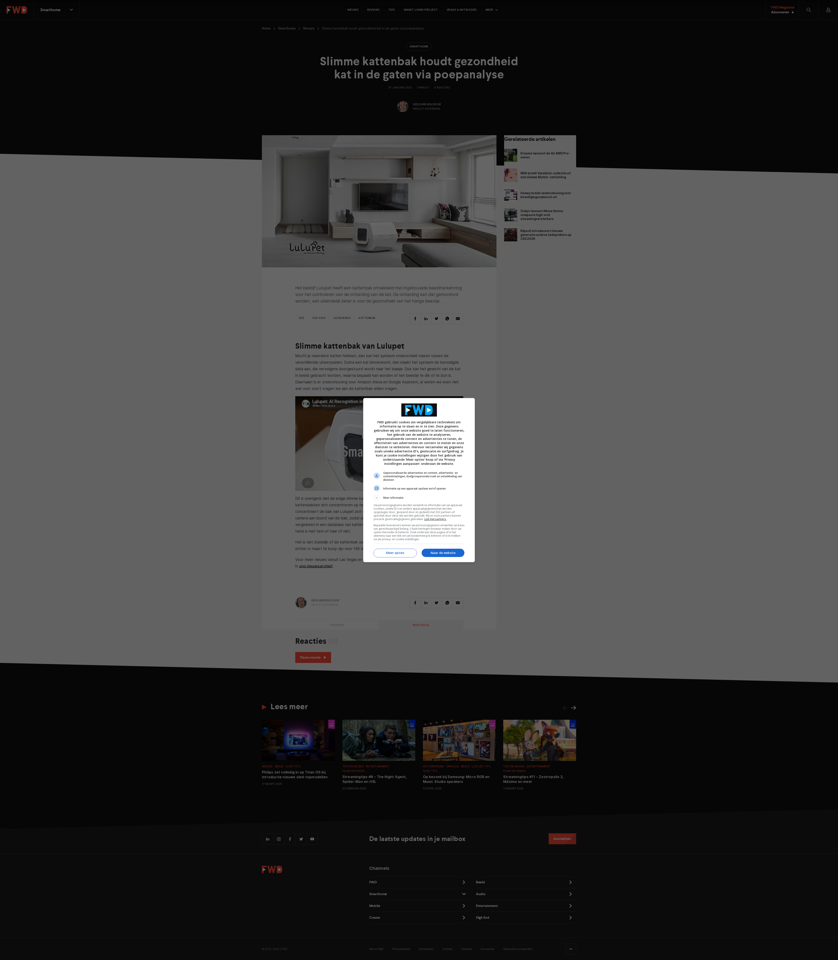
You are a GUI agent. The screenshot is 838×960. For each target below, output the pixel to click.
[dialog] (419, 480)
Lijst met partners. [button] (435, 519)
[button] (419, 498)
